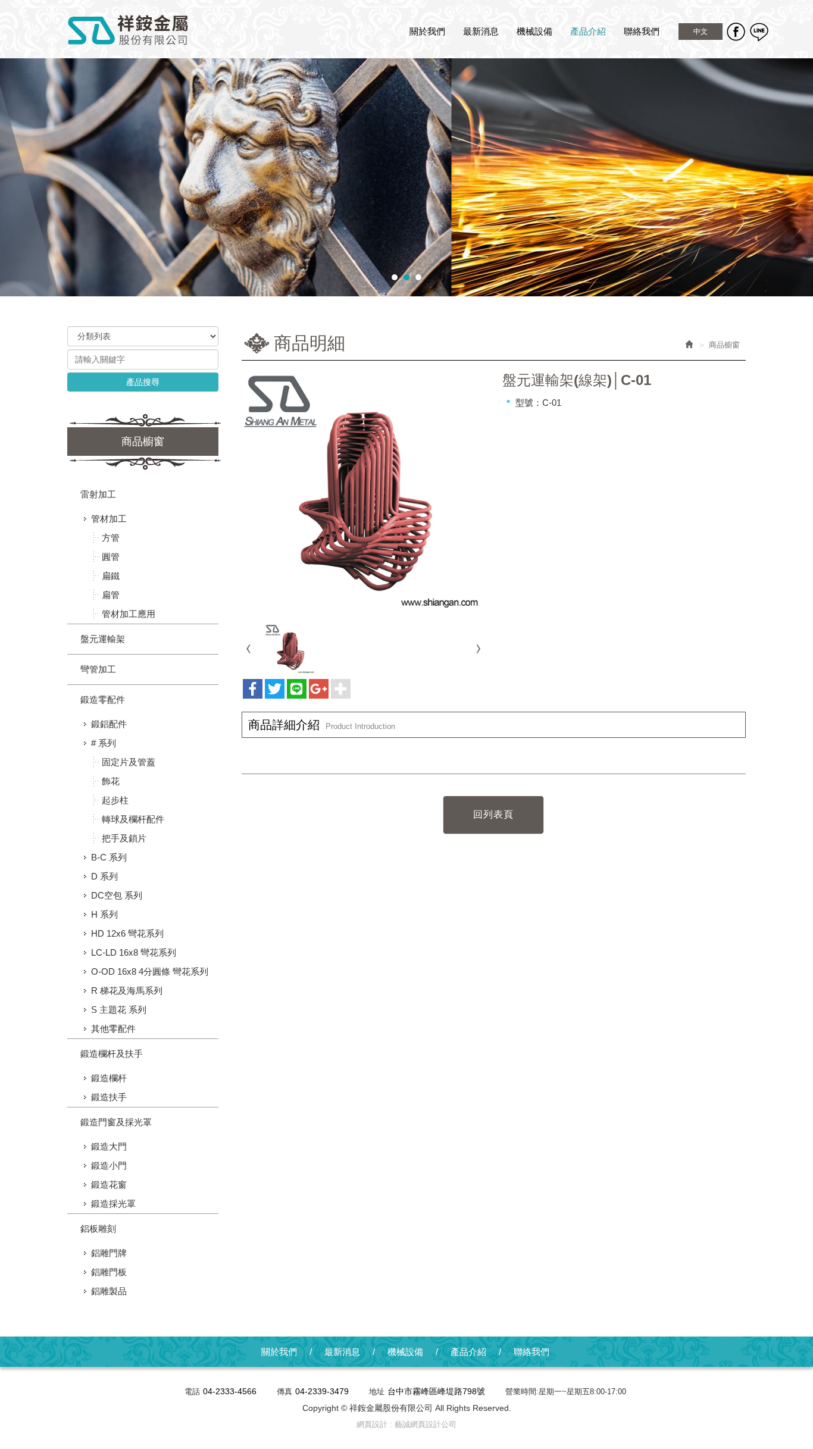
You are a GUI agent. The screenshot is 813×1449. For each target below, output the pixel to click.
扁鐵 (111, 576)
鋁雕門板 (109, 1272)
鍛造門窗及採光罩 (116, 1122)
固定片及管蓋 (128, 762)
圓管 (111, 557)
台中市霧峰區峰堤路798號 (436, 1391)
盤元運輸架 (102, 639)
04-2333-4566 (230, 1391)
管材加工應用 (128, 614)
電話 (192, 1391)
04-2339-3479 (322, 1391)
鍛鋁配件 (109, 724)
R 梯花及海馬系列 (126, 990)
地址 (376, 1391)
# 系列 (103, 743)
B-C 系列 (109, 857)
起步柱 (115, 800)
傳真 (284, 1391)
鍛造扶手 (109, 1097)
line (759, 31)
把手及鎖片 (124, 838)
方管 (111, 538)
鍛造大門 (109, 1146)
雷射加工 (98, 494)
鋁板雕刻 (98, 1228)
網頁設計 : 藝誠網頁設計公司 (406, 1424)
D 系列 (104, 876)
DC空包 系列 (116, 895)
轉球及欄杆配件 (133, 819)
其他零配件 (113, 1029)
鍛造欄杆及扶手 (111, 1054)
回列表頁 (493, 814)
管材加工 (109, 519)
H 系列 (104, 914)
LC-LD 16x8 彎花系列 (133, 952)
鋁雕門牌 (109, 1253)
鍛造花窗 (109, 1184)
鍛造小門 (109, 1165)
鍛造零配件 (102, 699)
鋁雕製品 (109, 1291)
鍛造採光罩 (113, 1203)
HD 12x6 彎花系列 (127, 933)
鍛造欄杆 (109, 1078)
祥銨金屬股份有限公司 (128, 31)
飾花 (111, 781)
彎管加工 (98, 669)
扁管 (111, 595)
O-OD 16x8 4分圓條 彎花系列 (149, 971)
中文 (700, 31)
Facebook (736, 31)
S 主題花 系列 (118, 1009)
